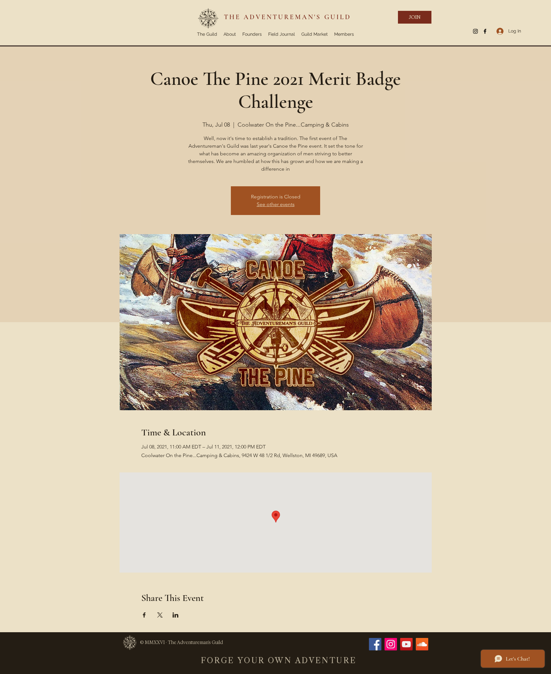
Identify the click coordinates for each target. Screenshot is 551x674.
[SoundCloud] (422, 644)
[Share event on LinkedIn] (176, 615)
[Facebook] (375, 644)
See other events (276, 204)
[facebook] (485, 31)
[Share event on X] (160, 615)
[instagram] (475, 31)
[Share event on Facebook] (144, 615)
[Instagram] (391, 644)
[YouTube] (406, 644)
